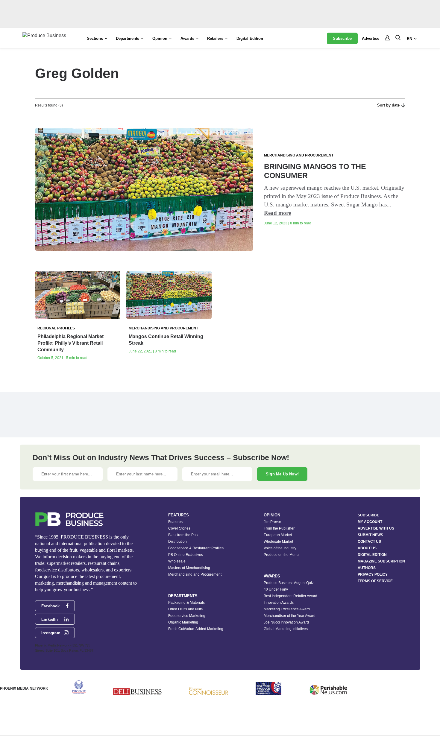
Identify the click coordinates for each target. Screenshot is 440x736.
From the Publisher (279, 528)
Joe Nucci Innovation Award (286, 622)
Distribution (177, 541)
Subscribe (342, 38)
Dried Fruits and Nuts (185, 609)
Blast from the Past (183, 535)
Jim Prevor (272, 522)
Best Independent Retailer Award (290, 596)
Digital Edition (249, 38)
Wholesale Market (278, 541)
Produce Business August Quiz (289, 583)
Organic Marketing (183, 622)
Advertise (370, 38)
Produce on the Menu (281, 555)
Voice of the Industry (280, 548)
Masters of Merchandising (189, 568)
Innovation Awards (279, 602)
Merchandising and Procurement (194, 574)
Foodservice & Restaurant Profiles (196, 548)
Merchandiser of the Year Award (289, 616)
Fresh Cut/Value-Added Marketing (195, 629)
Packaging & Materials (186, 602)
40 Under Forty (276, 589)
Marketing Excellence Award (287, 609)
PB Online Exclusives (185, 555)
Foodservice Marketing (186, 616)
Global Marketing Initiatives (286, 629)
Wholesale (177, 561)
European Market (278, 535)
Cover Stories (179, 528)
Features (175, 522)
